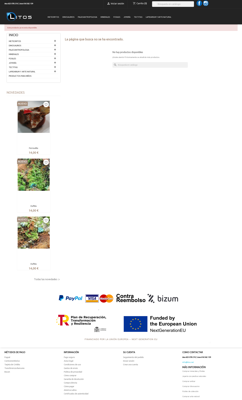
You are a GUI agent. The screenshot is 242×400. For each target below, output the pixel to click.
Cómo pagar (69, 386)
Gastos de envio (71, 368)
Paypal (7, 357)
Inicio (13, 35)
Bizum (7, 372)
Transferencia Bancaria (14, 368)
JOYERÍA (127, 17)
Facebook (199, 3)
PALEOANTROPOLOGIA (87, 17)
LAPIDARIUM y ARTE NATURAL (158, 17)
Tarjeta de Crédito (12, 364)
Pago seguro (69, 357)
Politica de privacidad (73, 372)
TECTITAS (138, 17)
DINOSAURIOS (68, 17)
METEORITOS (53, 17)
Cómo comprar (70, 375)
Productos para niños (20, 76)
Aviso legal (68, 361)
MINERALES (105, 17)
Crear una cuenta (130, 364)
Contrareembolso (12, 361)
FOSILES (116, 17)
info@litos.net (188, 362)
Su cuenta (129, 352)
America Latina (70, 390)
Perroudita (33, 148)
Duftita (34, 206)
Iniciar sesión (128, 361)
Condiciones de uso (72, 364)
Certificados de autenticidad (76, 394)
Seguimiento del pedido (133, 357)
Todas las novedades (47, 279)
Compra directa (70, 383)
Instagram (206, 3)
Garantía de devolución (74, 379)
